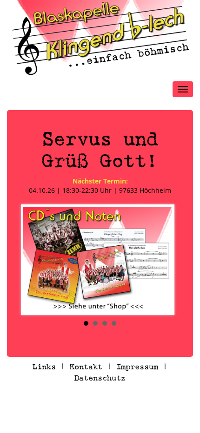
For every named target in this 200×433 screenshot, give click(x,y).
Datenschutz (100, 378)
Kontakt (86, 366)
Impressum (137, 366)
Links (44, 366)
